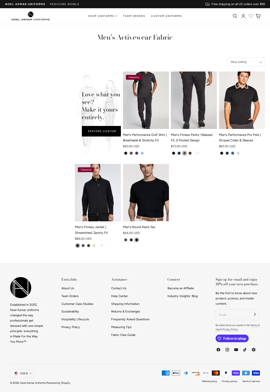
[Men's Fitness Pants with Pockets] (194, 100)
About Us (67, 288)
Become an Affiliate (180, 288)
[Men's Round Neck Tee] (146, 193)
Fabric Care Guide (123, 335)
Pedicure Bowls (64, 4)
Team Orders (70, 296)
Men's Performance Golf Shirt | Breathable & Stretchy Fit (145, 137)
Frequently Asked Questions (130, 319)
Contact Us (118, 288)
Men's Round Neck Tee (139, 227)
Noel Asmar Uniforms (25, 4)
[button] (235, 16)
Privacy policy (229, 381)
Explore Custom (102, 131)
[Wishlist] (250, 16)
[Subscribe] (255, 314)
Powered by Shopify (58, 382)
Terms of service (251, 381)
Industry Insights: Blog (182, 296)
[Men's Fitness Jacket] (98, 193)
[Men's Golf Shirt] (146, 100)
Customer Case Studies (77, 304)
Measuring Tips (121, 327)
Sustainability (70, 311)
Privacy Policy (70, 327)
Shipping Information (125, 304)
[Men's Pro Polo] (242, 100)
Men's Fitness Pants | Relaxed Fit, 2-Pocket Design (191, 137)
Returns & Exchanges (125, 311)
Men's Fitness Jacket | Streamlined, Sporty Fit (91, 229)
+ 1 (197, 153)
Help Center (119, 296)
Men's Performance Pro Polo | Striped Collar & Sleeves (240, 137)
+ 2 (101, 245)
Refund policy (209, 381)
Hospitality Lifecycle (75, 319)
